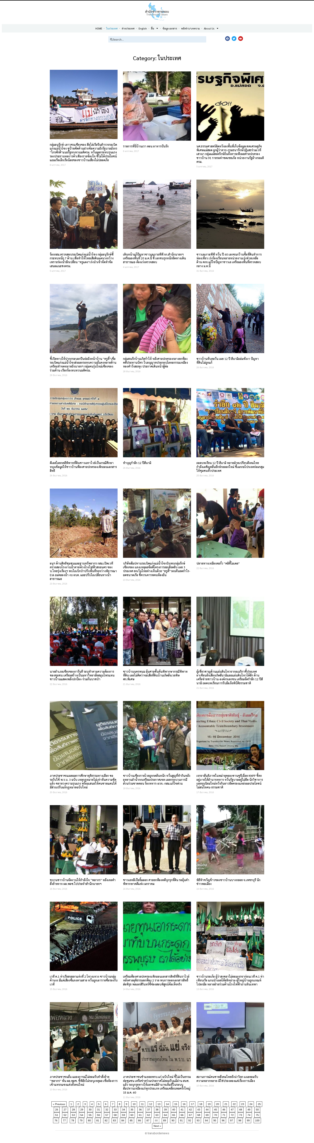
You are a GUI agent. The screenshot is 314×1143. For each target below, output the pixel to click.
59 (124, 1114)
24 (251, 1103)
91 (182, 1120)
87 (148, 1120)
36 (141, 1109)
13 (159, 1103)
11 (143, 1103)
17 (193, 1103)
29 (82, 1109)
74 (249, 1114)
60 (132, 1114)
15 (176, 1103)
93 (198, 1120)
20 (218, 1103)
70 (216, 1114)
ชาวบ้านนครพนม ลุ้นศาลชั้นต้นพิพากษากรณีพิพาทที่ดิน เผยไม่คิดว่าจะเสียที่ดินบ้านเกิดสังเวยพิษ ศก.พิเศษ (155, 675)
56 (99, 1114)
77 (65, 1120)
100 (258, 1120)
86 (140, 1120)
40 (174, 1109)
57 (107, 1114)
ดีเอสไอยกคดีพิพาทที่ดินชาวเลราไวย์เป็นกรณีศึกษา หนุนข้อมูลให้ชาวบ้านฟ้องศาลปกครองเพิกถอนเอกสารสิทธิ (83, 467)
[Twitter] (234, 38)
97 (232, 1120)
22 (235, 1103)
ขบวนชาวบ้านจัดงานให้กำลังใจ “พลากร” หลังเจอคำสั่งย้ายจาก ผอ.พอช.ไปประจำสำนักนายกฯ (83, 882)
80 (90, 1120)
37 (149, 1109)
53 (74, 1114)
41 (182, 1109)
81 (98, 1120)
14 (168, 1103)
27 (65, 1109)
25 (260, 1103)
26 (57, 1109)
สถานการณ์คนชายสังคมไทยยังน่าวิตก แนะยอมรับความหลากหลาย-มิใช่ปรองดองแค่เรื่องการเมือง (227, 1078)
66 (182, 1114)
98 (240, 1120)
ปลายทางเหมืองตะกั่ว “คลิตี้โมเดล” (218, 563)
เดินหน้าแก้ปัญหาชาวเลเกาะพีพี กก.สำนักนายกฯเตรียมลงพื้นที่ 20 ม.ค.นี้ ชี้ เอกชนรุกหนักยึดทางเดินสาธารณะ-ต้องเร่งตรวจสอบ (154, 258)
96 (224, 1120)
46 (224, 1109)
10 (134, 1103)
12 (151, 1103)
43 (199, 1109)
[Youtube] (240, 38)
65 (174, 1114)
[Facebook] (227, 38)
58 (116, 1114)
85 (132, 1120)
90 (173, 1120)
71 (224, 1114)
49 (249, 1109)
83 (115, 1120)
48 (241, 1109)
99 (249, 1120)
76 (56, 1120)
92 (190, 1120)
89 (165, 1120)
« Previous (59, 1104)
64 (166, 1114)
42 (191, 1109)
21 (226, 1103)
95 (215, 1120)
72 (233, 1114)
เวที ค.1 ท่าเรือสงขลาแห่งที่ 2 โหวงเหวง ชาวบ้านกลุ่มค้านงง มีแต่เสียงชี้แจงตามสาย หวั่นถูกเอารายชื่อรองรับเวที (84, 980)
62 (149, 1114)
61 (141, 1114)
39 (166, 1109)
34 (124, 1109)
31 (99, 1109)
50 (258, 1109)
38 (157, 1109)
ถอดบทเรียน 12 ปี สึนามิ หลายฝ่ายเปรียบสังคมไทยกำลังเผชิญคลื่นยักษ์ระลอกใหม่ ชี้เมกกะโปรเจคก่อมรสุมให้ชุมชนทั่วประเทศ (230, 467)
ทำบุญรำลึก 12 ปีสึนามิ (137, 463)
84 (123, 1120)
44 (208, 1109)
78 (73, 1120)
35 (132, 1109)
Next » (157, 1125)
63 (157, 1114)
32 (107, 1109)
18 (201, 1103)
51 (57, 1114)
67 (191, 1114)
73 (241, 1114)
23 (243, 1103)
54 (82, 1114)
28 (74, 1109)
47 (233, 1109)
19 (210, 1103)
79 (81, 1120)
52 (65, 1114)
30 (90, 1109)
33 (116, 1109)
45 (216, 1109)
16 (184, 1103)
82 (106, 1120)
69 (208, 1114)
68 (199, 1114)
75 (258, 1114)
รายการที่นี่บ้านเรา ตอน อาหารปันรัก (146, 146)
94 (207, 1120)
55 (90, 1114)
